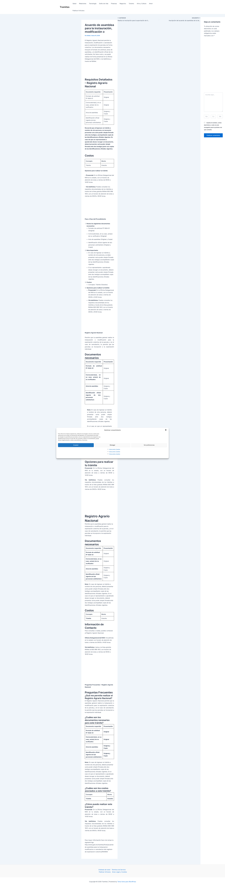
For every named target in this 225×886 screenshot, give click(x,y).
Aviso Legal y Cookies (114, 449)
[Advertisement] (213, 65)
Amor (151, 3)
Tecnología (92, 3)
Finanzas (114, 3)
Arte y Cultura (141, 3)
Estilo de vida (103, 3)
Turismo (131, 3)
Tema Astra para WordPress (126, 881)
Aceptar (75, 445)
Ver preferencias (149, 445)
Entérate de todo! (104, 870)
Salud (74, 3)
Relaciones (82, 3)
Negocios (123, 3)
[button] (166, 430)
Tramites (64, 7)
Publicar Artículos (78, 10)
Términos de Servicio (119, 870)
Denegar (112, 445)
